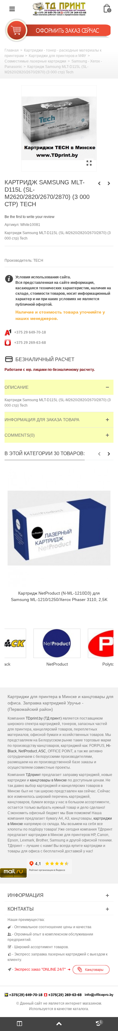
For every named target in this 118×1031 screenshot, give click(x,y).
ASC (42, 751)
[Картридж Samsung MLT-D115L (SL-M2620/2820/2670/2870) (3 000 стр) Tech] (59, 128)
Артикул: (12, 225)
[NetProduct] (31, 643)
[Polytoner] (86, 643)
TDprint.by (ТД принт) (44, 718)
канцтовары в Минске (48, 780)
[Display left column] (19, 1024)
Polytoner (86, 664)
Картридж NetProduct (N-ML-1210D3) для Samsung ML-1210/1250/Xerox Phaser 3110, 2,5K (59, 596)
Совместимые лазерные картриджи (35, 61)
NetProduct (32, 664)
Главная (12, 50)
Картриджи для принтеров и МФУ (57, 56)
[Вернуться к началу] (59, 1024)
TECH (38, 260)
